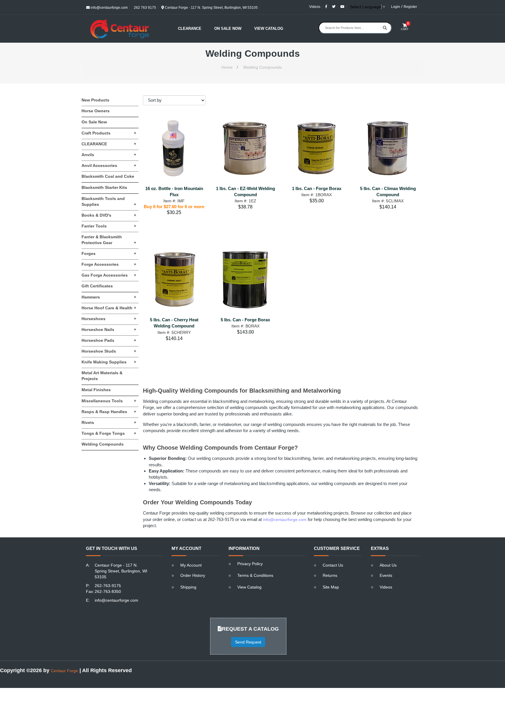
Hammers (109, 297)
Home (227, 67)
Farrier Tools (109, 226)
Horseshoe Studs (109, 351)
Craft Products (109, 133)
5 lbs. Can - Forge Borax (245, 319)
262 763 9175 (144, 8)
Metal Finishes (96, 389)
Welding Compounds (262, 67)
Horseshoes (109, 318)
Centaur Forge (64, 670)
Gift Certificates (97, 286)
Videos (314, 7)
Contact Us (333, 565)
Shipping (188, 587)
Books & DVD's (109, 215)
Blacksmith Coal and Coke (108, 176)
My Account (191, 565)
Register (410, 7)
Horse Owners (96, 110)
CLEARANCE (109, 144)
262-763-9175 (108, 585)
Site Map (331, 587)
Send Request (248, 642)
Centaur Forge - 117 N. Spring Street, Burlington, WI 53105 (211, 8)
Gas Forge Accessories (109, 275)
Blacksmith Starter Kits (104, 187)
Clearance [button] (189, 28)
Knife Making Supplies (109, 362)
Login (395, 7)
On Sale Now (227, 28)
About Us (388, 565)
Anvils (109, 154)
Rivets (109, 422)
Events (386, 575)
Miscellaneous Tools (109, 400)
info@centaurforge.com (109, 8)
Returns (330, 575)
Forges (109, 253)
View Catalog (268, 28)
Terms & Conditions (255, 575)
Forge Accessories (109, 264)
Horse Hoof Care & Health (109, 308)
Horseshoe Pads (109, 340)
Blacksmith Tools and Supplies (109, 201)
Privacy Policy (250, 563)
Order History (192, 575)
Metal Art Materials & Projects (102, 375)
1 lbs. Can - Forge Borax (316, 188)
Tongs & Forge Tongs (109, 433)
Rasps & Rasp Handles (109, 411)
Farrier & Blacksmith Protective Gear (109, 239)
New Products (95, 100)
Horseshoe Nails (109, 329)
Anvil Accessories (109, 165)
